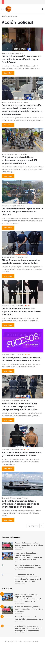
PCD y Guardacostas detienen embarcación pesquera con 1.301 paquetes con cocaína (19, 160)
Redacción (6, 53)
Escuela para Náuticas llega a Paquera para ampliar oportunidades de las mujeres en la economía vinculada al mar (28, 556)
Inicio (5, 16)
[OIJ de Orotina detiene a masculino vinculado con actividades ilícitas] (22, 243)
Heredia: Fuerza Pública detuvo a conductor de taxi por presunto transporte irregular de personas (19, 406)
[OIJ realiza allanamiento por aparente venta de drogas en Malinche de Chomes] (22, 192)
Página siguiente (33, 526)
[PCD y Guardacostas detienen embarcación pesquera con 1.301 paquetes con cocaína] (22, 140)
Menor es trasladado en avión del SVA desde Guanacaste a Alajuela (28, 566)
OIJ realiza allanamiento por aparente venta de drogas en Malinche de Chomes (22, 211)
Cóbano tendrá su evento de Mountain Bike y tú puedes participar (29, 618)
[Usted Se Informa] (8, 9)
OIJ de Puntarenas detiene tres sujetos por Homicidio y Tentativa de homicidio (21, 311)
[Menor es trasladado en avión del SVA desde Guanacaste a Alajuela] (7, 568)
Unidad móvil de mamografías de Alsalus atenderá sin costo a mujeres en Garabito (29, 545)
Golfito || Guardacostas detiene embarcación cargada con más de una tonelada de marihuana (20, 503)
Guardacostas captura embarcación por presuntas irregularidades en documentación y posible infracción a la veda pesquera (22, 109)
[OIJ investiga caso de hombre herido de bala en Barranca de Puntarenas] (22, 340)
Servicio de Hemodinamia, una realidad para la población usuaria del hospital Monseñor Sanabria (28, 628)
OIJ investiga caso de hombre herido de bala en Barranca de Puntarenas (21, 359)
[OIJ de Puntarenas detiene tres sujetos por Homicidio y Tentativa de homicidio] (22, 292)
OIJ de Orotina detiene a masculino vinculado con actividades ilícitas (21, 261)
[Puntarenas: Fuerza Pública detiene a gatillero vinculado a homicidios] (22, 435)
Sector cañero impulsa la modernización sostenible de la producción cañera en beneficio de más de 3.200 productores (28, 578)
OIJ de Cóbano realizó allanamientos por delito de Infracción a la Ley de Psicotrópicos (21, 59)
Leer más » (8, 73)
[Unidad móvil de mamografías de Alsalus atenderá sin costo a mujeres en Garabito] (7, 546)
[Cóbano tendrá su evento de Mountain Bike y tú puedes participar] (7, 620)
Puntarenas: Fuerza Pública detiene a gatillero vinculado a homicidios (22, 454)
